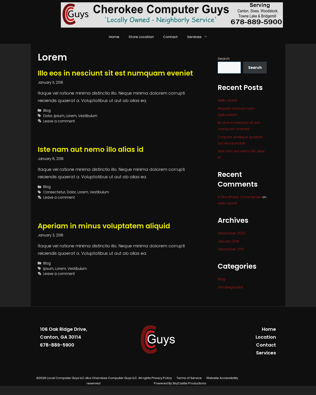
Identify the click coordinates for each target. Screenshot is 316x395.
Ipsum (59, 115)
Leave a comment (59, 121)
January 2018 (228, 241)
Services (194, 36)
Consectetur (54, 192)
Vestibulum (87, 115)
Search (224, 58)
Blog (47, 110)
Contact (170, 36)
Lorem (71, 115)
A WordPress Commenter (239, 196)
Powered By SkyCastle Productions (180, 383)
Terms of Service (189, 378)
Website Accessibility (222, 378)
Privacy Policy (162, 378)
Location (266, 337)
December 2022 (231, 233)
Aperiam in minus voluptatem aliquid (104, 226)
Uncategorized (230, 287)
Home (114, 36)
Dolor (47, 115)
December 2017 (231, 249)
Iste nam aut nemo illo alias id (90, 149)
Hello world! (227, 100)
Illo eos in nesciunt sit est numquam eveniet (115, 73)
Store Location (141, 36)
